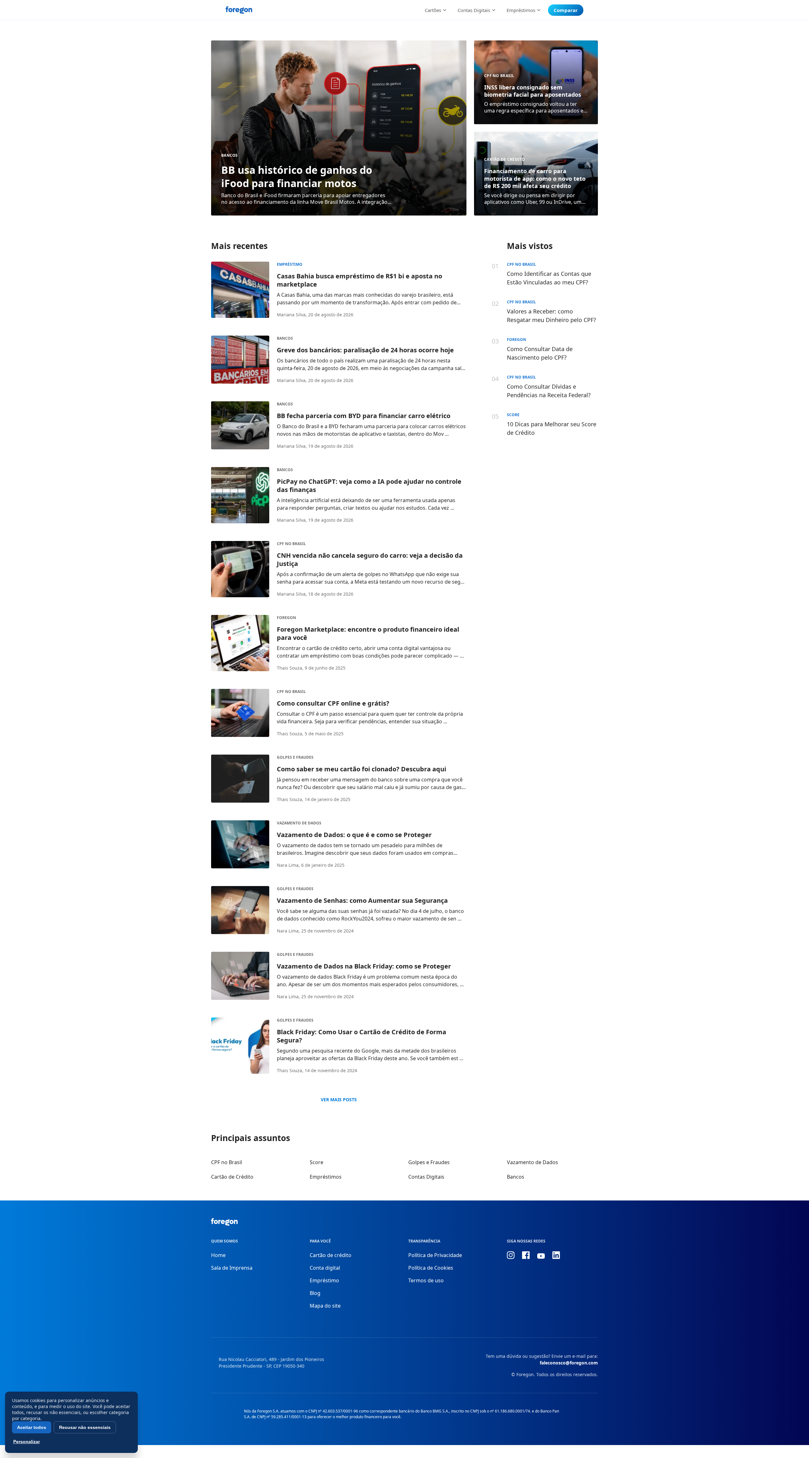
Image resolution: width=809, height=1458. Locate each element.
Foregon (286, 617)
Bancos (229, 155)
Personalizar (26, 1441)
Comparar (566, 10)
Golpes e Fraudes (295, 757)
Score (316, 1162)
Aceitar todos (31, 1427)
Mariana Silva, (292, 315)
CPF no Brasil (499, 75)
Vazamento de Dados (299, 823)
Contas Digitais (426, 1176)
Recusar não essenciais (85, 1427)
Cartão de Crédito (504, 159)
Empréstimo (289, 264)
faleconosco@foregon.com (569, 1363)
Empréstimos (326, 1176)
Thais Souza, (290, 668)
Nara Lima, (288, 865)
